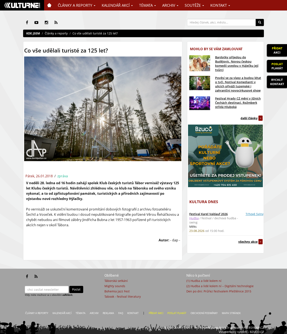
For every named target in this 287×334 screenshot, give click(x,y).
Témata (146, 5)
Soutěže (193, 5)
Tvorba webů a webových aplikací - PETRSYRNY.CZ (229, 328)
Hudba (194, 218)
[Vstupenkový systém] (225, 156)
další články (249, 118)
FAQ (120, 313)
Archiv (169, 5)
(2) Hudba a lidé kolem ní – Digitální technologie (220, 286)
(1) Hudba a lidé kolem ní (203, 281)
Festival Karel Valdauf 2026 (208, 214)
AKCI (277, 50)
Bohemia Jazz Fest (117, 291)
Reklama (108, 313)
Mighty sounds (114, 286)
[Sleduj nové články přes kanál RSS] (56, 22)
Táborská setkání (116, 281)
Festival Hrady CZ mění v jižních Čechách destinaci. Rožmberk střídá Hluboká (238, 102)
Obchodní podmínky (204, 313)
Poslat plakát (176, 313)
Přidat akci (156, 313)
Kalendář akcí (116, 5)
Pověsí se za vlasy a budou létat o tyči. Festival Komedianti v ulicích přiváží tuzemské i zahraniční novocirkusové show (238, 84)
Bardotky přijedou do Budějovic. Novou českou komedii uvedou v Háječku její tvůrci (236, 63)
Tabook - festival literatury (122, 296)
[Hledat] (259, 22)
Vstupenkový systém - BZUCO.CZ (241, 332)
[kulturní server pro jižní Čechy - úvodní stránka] (22, 5)
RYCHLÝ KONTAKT (277, 82)
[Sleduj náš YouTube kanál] (36, 22)
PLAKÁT (277, 66)
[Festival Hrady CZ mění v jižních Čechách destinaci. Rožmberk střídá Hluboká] (199, 103)
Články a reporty (75, 5)
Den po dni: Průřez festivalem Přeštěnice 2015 (218, 291)
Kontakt (219, 5)
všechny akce (248, 242)
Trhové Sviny (254, 214)
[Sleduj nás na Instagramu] (46, 22)
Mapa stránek (231, 313)
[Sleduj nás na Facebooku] (27, 22)
